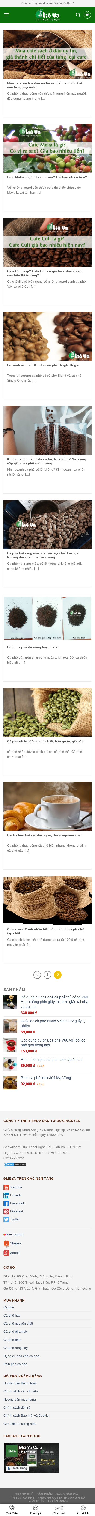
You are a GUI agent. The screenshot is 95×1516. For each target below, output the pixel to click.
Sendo (14, 1252)
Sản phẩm (45, 1494)
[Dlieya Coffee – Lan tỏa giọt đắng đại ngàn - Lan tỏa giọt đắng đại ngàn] (47, 15)
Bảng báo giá (67, 1494)
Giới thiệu (37, 1500)
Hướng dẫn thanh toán (20, 1383)
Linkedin (15, 1195)
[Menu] (6, 14)
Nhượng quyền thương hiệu (61, 1497)
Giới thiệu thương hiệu (19, 1424)
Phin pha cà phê (15, 1364)
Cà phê (8, 1307)
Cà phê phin (12, 1339)
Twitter (14, 1219)
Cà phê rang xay (15, 1348)
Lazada (17, 1234)
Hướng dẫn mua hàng (19, 1399)
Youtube (15, 1187)
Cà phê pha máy (15, 1331)
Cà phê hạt (11, 1315)
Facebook (17, 1203)
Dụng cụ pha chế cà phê (21, 1356)
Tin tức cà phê (22, 1497)
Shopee (15, 1243)
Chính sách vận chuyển (20, 1391)
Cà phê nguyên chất (18, 1323)
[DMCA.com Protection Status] (15, 1164)
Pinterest (16, 1211)
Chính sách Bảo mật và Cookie (26, 1415)
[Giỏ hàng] (87, 15)
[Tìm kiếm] (78, 15)
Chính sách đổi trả (16, 1407)
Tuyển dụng (58, 1500)
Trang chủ (24, 1494)
